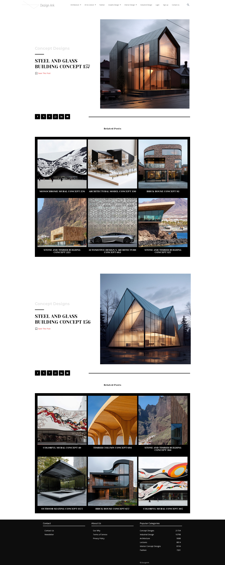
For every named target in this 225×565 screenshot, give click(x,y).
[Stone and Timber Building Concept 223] (62, 222)
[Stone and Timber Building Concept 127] (163, 222)
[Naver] (67, 116)
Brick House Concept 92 (163, 191)
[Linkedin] (61, 116)
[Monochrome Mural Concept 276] (62, 164)
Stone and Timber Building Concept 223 (62, 251)
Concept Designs (52, 48)
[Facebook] (37, 116)
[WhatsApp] (55, 116)
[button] (188, 5)
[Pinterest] (49, 116)
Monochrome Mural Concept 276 (62, 191)
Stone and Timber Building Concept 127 (163, 251)
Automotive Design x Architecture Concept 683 (112, 251)
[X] (43, 116)
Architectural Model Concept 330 (112, 191)
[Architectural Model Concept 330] (112, 164)
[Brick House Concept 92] (163, 164)
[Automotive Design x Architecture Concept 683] (112, 222)
